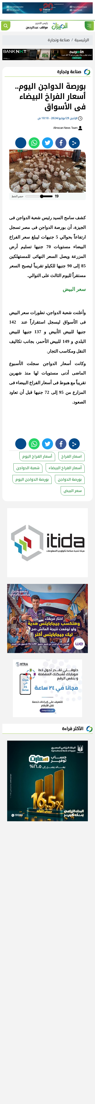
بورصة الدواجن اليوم (32, 479)
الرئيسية (81, 40)
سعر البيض (73, 490)
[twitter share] (47, 142)
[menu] (89, 25)
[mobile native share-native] (74, 142)
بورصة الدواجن (70, 479)
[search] (5, 25)
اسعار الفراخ (71, 456)
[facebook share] (60, 142)
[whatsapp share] (34, 142)
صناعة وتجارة (59, 40)
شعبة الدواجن (27, 467)
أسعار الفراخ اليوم (37, 456)
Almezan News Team (65, 127)
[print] (20, 142)
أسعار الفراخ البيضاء (65, 467)
